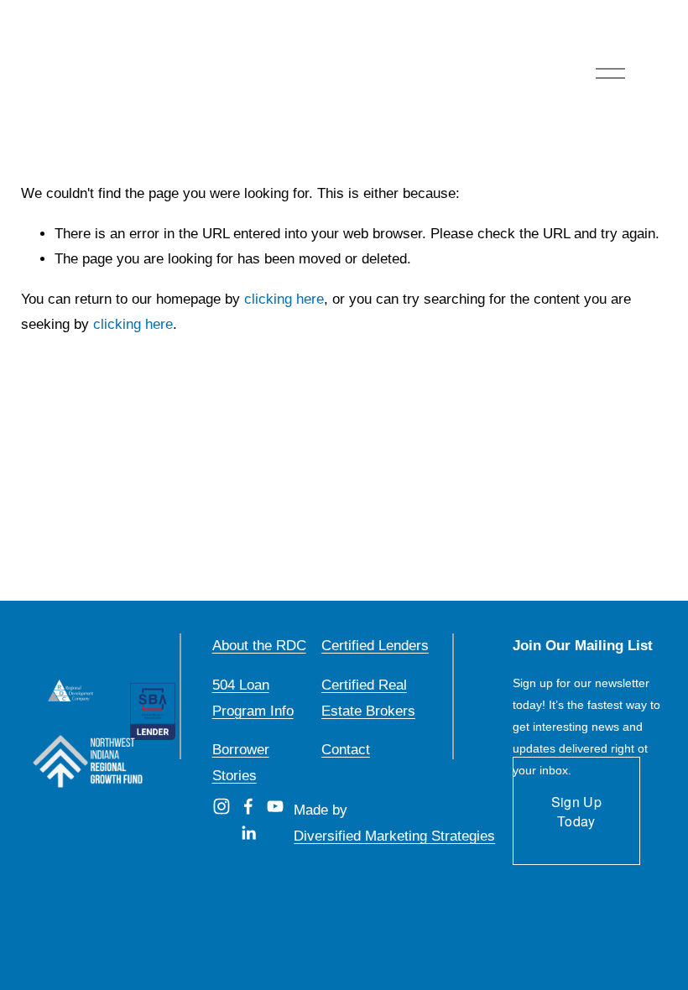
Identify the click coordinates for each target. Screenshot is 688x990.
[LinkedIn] (248, 833)
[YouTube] (275, 806)
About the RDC (259, 646)
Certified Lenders (375, 646)
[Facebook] (248, 806)
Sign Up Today (576, 811)
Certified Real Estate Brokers (368, 698)
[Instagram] (221, 806)
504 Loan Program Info (253, 698)
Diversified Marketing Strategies (394, 836)
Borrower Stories (240, 763)
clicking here (284, 299)
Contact (345, 750)
